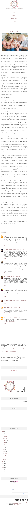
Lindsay (6, 262)
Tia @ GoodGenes (8, 249)
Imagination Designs (17, 503)
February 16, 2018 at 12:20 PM (13, 276)
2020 (3, 431)
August (4, 442)
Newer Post (3, 348)
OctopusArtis (16, 504)
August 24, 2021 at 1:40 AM (16, 317)
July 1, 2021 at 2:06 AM (15, 307)
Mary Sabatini (7, 307)
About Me (14, 15)
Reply (5, 245)
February (5, 453)
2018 (3, 434)
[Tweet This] (14, 226)
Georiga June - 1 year (7, 455)
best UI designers (7, 312)
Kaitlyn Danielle (7, 289)
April (4, 449)
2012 (3, 471)
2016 (3, 463)
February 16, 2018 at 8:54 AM (17, 236)
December (5, 436)
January (4, 459)
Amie (5, 276)
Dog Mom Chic (7, 236)
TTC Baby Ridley (14, 18)
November (5, 438)
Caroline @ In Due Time (9, 300)
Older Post (25, 348)
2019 (3, 433)
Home (14, 12)
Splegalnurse (7, 317)
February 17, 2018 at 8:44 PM (17, 289)
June (4, 445)
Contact (14, 21)
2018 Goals (5, 457)
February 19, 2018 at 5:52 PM (21, 300)
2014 (3, 467)
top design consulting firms (9, 321)
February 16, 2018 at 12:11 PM (14, 262)
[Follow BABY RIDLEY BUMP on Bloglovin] (14, 482)
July (4, 444)
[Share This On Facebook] (12, 226)
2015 (3, 465)
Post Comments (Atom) (11, 351)
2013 (3, 469)
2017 (3, 461)
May (4, 447)
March (4, 451)
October (4, 440)
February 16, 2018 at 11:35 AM (19, 249)
